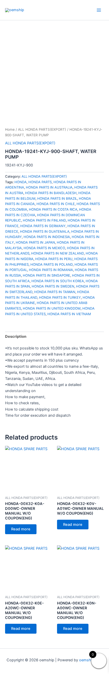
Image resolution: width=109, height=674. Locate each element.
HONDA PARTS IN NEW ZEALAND (57, 253)
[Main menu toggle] (99, 10)
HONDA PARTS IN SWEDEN (53, 286)
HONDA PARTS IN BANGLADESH (51, 193)
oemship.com (91, 660)
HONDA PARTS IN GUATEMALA (44, 231)
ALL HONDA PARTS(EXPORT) (42, 129)
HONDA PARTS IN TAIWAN (54, 292)
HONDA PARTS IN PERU (53, 259)
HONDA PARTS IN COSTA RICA (53, 209)
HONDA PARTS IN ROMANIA (51, 270)
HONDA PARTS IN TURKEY (60, 297)
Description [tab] (15, 336)
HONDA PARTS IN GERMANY (43, 226)
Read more (20, 529)
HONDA (20, 182)
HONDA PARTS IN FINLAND (44, 220)
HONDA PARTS (40, 182)
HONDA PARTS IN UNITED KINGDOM (52, 308)
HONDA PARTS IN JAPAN (35, 242)
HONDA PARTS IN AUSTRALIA (49, 187)
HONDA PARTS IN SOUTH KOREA (57, 281)
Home (10, 129)
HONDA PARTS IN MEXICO (44, 248)
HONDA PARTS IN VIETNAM (69, 314)
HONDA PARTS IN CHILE (56, 204)
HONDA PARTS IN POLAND (51, 264)
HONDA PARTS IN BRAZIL (57, 198)
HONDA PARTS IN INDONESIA (47, 237)
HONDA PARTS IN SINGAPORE (46, 275)
